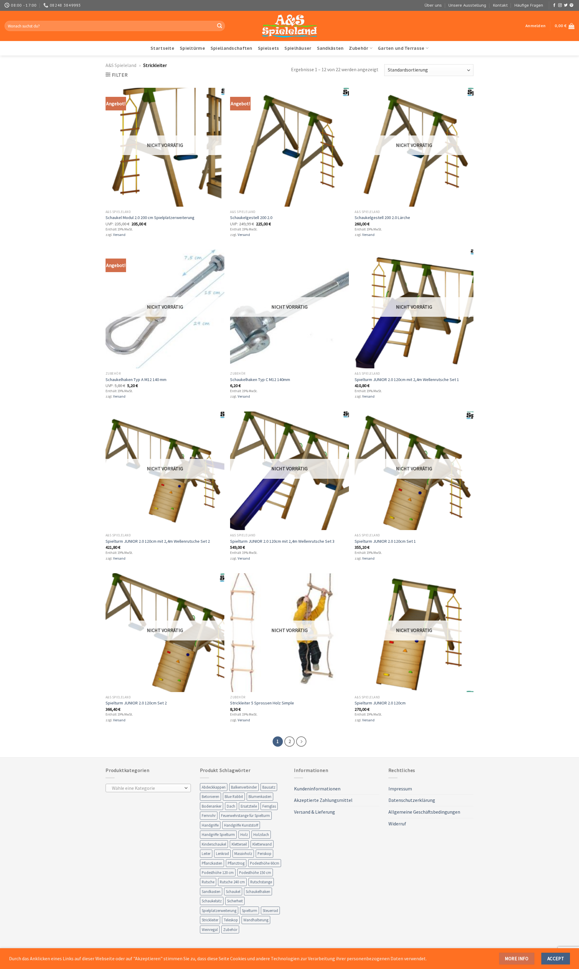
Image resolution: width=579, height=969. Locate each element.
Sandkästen (330, 48)
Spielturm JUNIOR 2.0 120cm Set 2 (136, 703)
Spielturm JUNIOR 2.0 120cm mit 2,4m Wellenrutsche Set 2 (158, 541)
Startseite (162, 48)
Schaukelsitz (212, 900)
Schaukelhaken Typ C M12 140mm (260, 379)
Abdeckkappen (214, 787)
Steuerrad (270, 910)
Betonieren (210, 796)
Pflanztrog (236, 863)
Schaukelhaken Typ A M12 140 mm (136, 379)
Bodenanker (211, 806)
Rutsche (208, 881)
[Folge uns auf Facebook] (554, 5)
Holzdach (261, 834)
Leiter (206, 853)
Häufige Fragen (528, 5)
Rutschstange (261, 881)
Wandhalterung (255, 919)
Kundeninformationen (317, 789)
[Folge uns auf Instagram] (560, 5)
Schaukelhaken (258, 891)
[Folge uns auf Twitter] (566, 5)
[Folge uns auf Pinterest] (571, 5)
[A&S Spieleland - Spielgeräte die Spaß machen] (290, 26)
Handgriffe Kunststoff (241, 825)
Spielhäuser (297, 48)
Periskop (264, 853)
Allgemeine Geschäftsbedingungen (424, 812)
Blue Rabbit (234, 796)
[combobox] (148, 788)
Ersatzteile (249, 806)
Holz (244, 834)
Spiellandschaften (231, 48)
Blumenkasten (259, 796)
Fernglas (269, 806)
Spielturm (249, 910)
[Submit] (219, 26)
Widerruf (397, 824)
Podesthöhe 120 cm (218, 872)
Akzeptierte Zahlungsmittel (323, 800)
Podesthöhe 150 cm (255, 872)
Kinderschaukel (214, 844)
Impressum (400, 789)
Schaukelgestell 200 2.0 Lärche (382, 217)
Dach (231, 806)
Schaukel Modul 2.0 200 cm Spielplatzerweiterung (150, 217)
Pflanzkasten (212, 863)
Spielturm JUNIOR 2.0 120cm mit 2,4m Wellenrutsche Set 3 (282, 541)
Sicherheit (235, 900)
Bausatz (268, 787)
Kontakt (500, 5)
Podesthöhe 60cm (264, 863)
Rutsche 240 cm (232, 881)
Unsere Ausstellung (467, 5)
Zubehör (358, 48)
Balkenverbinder (244, 787)
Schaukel (233, 891)
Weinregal (210, 929)
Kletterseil (239, 844)
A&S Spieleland (121, 65)
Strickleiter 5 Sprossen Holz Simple (262, 703)
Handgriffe (210, 825)
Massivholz (243, 853)
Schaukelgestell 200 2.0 (251, 217)
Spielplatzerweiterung (219, 910)
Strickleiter (210, 919)
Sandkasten (211, 891)
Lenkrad (222, 853)
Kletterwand (262, 844)
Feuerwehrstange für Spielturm (245, 815)
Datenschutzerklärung (411, 800)
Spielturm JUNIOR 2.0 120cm (380, 703)
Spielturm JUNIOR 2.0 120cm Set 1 (385, 541)
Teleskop (231, 919)
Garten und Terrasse (401, 48)
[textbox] (146, 788)
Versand (119, 235)
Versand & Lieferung (314, 812)
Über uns (433, 5)
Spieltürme (192, 48)
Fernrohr (209, 815)
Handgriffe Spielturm (218, 834)
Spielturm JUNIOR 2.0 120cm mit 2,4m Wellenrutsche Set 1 (407, 379)
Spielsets (268, 48)
